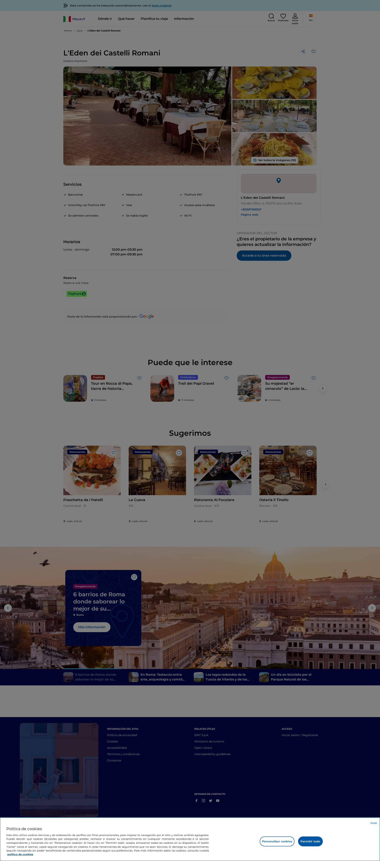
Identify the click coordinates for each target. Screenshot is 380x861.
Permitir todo (310, 841)
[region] (190, 839)
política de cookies (20, 854)
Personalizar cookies (277, 841)
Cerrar (373, 822)
